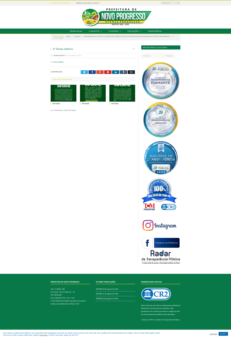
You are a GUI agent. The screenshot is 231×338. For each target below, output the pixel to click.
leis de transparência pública (151, 314)
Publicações (133, 31)
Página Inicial (76, 31)
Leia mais (43, 335)
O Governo (114, 31)
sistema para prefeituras (171, 305)
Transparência (154, 31)
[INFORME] (63, 93)
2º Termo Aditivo (57, 62)
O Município (94, 31)
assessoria (158, 308)
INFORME (80, 3)
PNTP (151, 320)
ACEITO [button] (223, 334)
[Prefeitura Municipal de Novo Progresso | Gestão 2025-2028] (115, 16)
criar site (156, 305)
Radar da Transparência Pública (168, 320)
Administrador (59, 55)
